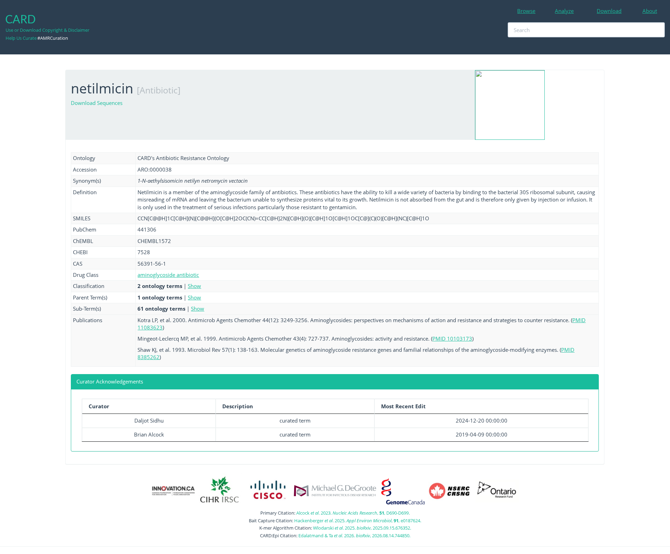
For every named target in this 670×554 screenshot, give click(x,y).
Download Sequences (96, 102)
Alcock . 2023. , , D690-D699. (353, 513)
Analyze (564, 10)
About (649, 10)
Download (609, 10)
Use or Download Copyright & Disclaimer (47, 30)
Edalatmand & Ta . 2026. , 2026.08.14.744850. (354, 535)
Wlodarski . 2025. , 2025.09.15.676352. (362, 528)
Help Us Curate (21, 38)
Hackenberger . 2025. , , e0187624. (357, 520)
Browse (526, 10)
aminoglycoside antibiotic (168, 274)
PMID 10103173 (452, 338)
